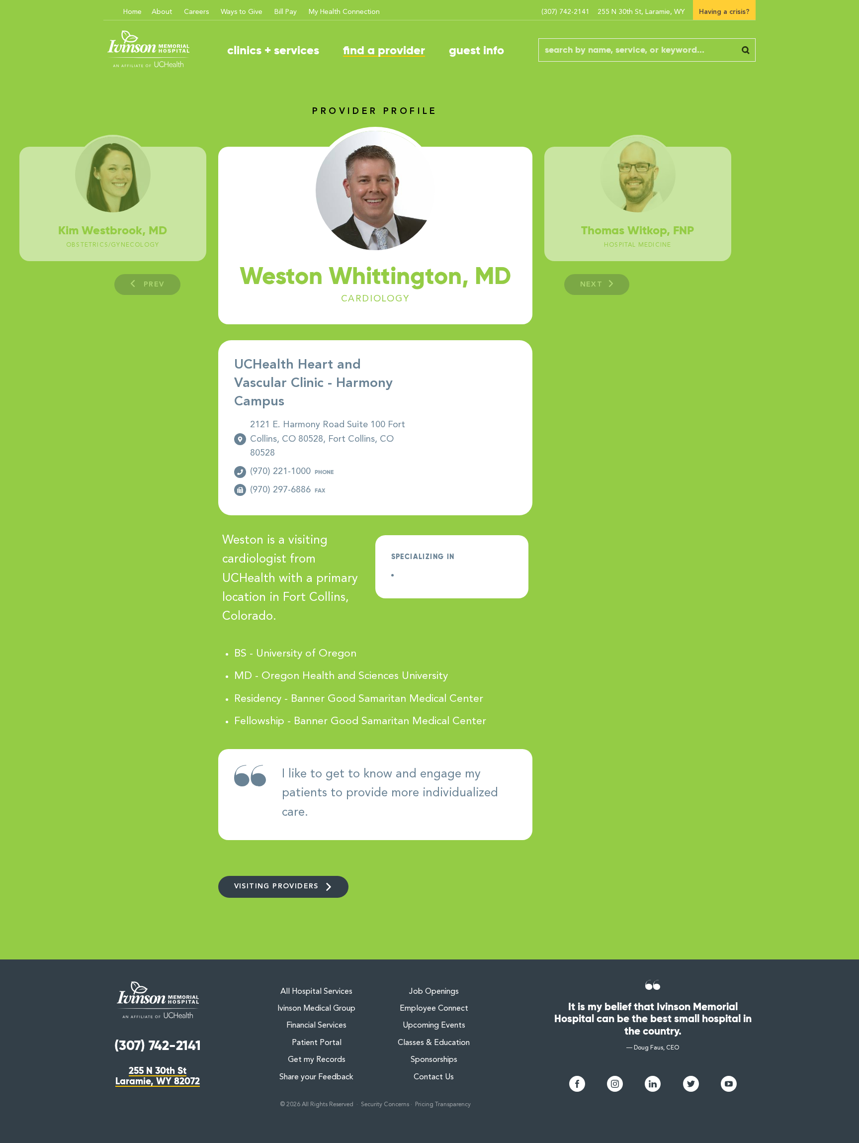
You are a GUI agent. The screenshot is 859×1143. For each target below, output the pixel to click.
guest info (476, 50)
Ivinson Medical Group (316, 1009)
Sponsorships (434, 1060)
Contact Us (434, 1077)
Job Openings (434, 992)
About (162, 11)
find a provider (384, 50)
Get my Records (316, 1060)
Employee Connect (434, 1009)
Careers (196, 11)
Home (132, 11)
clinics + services (273, 50)
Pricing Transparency (443, 1105)
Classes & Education (434, 1043)
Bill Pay (285, 11)
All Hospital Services (316, 992)
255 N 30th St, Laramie (641, 11)
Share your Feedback (316, 1077)
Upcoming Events (434, 1026)
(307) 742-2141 (565, 11)
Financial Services (316, 1026)
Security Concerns (385, 1105)
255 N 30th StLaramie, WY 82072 (157, 1076)
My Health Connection (344, 11)
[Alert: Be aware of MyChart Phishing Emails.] (111, 6)
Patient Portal (317, 1043)
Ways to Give (241, 11)
